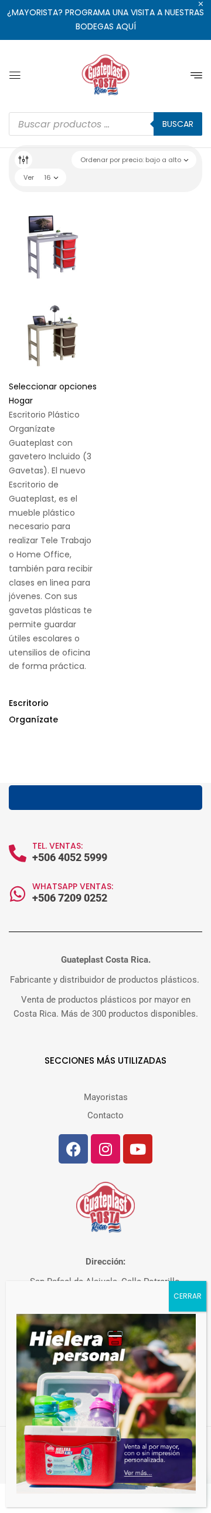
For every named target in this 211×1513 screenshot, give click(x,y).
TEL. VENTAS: (57, 846)
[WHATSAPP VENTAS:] (17, 894)
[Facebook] (73, 1149)
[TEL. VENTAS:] (17, 853)
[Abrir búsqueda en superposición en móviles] (105, 124)
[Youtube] (137, 1149)
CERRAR (187, 1296)
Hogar (21, 400)
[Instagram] (105, 1149)
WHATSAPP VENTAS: (72, 886)
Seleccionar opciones (53, 386)
